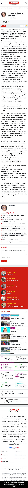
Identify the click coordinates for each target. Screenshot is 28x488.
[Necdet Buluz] (3, 14)
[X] (13, 448)
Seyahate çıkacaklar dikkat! (9, 230)
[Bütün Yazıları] (26, 212)
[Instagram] (15, 448)
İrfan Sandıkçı (11, 285)
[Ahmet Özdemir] (3, 273)
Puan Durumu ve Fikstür (21, 454)
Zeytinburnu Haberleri (16, 347)
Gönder (4, 261)
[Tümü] (26, 268)
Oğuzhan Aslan (11, 303)
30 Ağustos (10, 274)
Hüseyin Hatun (11, 291)
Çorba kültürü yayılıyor (7, 239)
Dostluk (9, 293)
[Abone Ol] (26, 26)
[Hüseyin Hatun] (3, 292)
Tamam (14, 486)
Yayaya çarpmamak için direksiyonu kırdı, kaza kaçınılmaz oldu (16, 394)
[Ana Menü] (1, 3)
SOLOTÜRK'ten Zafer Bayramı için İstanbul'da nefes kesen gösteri (17, 318)
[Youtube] (17, 448)
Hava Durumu (19, 451)
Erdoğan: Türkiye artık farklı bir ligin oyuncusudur (17, 324)
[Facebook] (10, 448)
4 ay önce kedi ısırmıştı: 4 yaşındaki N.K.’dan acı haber (18, 337)
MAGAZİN (20, 8)
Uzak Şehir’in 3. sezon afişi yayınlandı (23, 376)
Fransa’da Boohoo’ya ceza (13, 299)
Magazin (13, 328)
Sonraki (24, 201)
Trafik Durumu (5, 454)
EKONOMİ (9, 8)
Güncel (12, 321)
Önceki (3, 201)
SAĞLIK (11, 469)
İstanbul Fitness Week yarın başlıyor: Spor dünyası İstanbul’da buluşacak (23, 386)
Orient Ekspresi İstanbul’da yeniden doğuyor (13, 235)
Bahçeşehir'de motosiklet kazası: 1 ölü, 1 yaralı (17, 402)
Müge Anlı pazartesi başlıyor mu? (17, 330)
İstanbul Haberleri (15, 315)
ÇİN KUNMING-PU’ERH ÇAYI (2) (14, 280)
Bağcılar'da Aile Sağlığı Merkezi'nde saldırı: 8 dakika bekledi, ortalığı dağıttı (9, 377)
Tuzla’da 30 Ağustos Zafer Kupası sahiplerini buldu (18, 343)
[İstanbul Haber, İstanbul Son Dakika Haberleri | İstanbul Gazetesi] (14, 3)
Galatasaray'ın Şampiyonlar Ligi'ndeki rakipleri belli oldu (23, 368)
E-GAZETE (16, 469)
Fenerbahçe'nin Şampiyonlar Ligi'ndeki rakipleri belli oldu (9, 386)
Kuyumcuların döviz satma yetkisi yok (11, 226)
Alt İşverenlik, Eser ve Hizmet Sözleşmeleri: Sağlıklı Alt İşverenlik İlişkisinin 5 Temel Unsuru (15, 306)
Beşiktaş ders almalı (12, 286)
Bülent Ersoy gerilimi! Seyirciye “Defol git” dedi (8, 360)
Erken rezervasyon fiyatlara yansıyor (11, 228)
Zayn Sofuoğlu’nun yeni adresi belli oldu (9, 368)
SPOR (15, 8)
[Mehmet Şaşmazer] (3, 298)
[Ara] (26, 3)
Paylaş (4, 25)
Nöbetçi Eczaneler (6, 451)
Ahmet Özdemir (11, 272)
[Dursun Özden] (3, 279)
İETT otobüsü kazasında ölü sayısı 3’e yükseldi (18, 350)
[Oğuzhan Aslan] (3, 305)
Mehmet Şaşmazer (12, 297)
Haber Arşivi (5, 461)
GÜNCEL (3, 8)
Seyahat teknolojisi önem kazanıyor (11, 242)
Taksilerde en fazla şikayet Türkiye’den (11, 233)
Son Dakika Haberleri (20, 458)
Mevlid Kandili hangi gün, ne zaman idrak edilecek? (22, 360)
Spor (20, 364)
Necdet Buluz (11, 18)
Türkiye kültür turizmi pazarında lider (11, 223)
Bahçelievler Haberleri (13, 399)
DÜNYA (23, 468)
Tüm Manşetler (5, 458)
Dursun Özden (11, 278)
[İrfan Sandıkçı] (3, 286)
